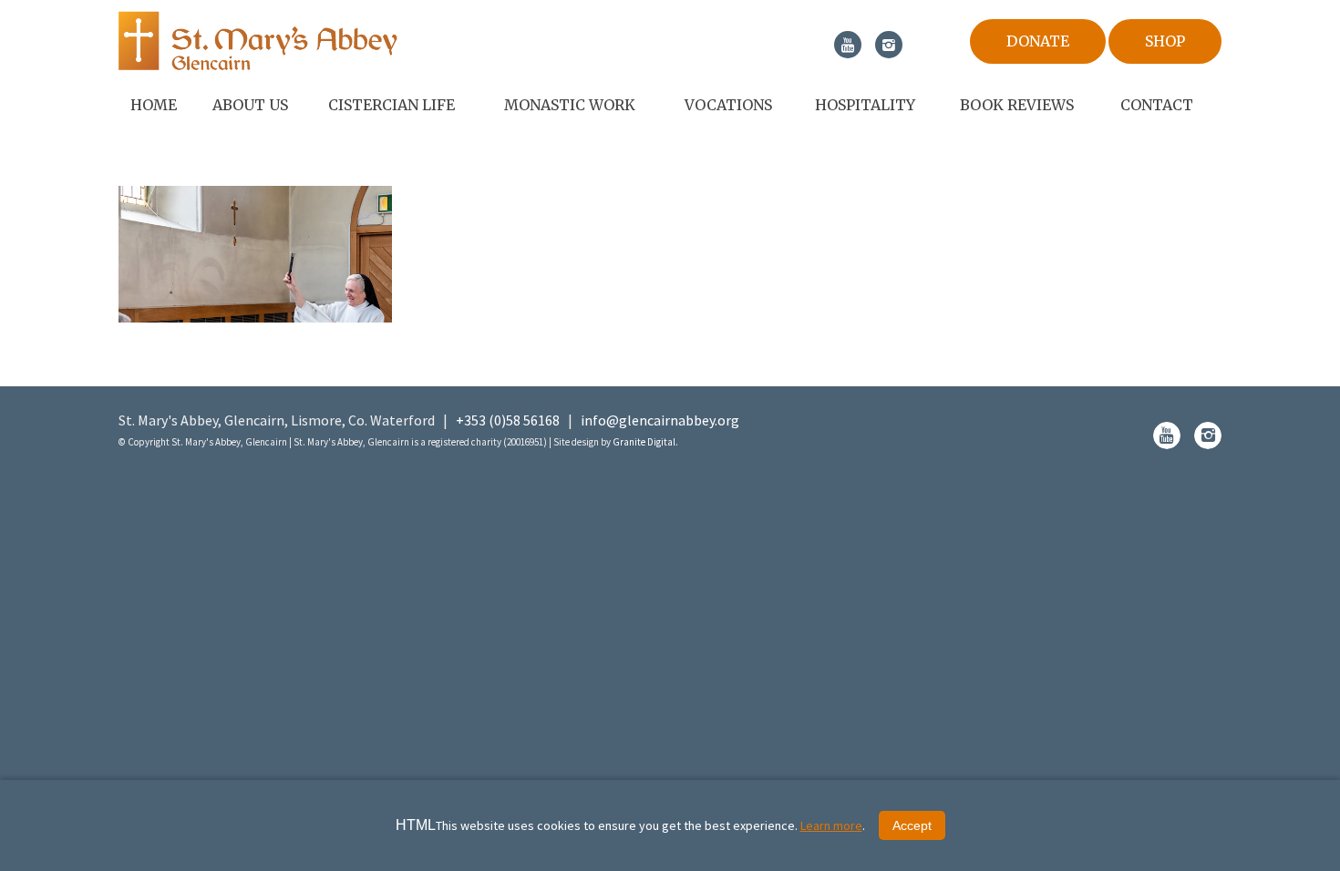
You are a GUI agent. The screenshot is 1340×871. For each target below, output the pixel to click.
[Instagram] (888, 44)
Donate (1037, 41)
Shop (1165, 41)
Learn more (831, 825)
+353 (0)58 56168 (508, 420)
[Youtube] (847, 44)
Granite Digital (644, 442)
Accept (912, 825)
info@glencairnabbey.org (660, 420)
